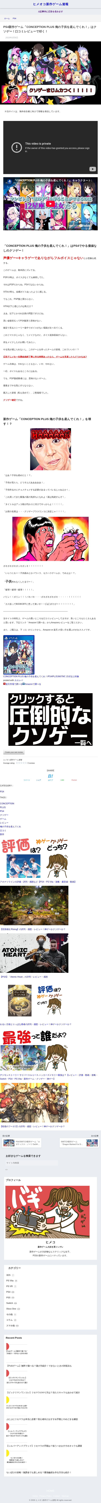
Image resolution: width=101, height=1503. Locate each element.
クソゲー (4, 815)
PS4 (2, 791)
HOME (50, 1490)
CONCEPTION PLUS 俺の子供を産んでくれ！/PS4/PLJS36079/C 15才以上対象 (41, 676)
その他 (11, 1314)
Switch (11, 1303)
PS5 (10, 1297)
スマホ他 (12, 1325)
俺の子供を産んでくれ (10, 826)
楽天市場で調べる (14, 684)
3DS (10, 1275)
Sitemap (65, 1496)
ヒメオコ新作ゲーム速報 (51, 4)
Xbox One (13, 1309)
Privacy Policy (45, 1496)
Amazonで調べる (33, 684)
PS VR (11, 1286)
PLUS (3, 807)
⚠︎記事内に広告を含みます (50, 11)
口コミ (3, 830)
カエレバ (18, 680)
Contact (56, 1496)
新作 (2, 834)
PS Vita (11, 1281)
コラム (11, 1320)
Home (35, 1496)
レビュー (4, 823)
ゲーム (3, 819)
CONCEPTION (7, 803)
